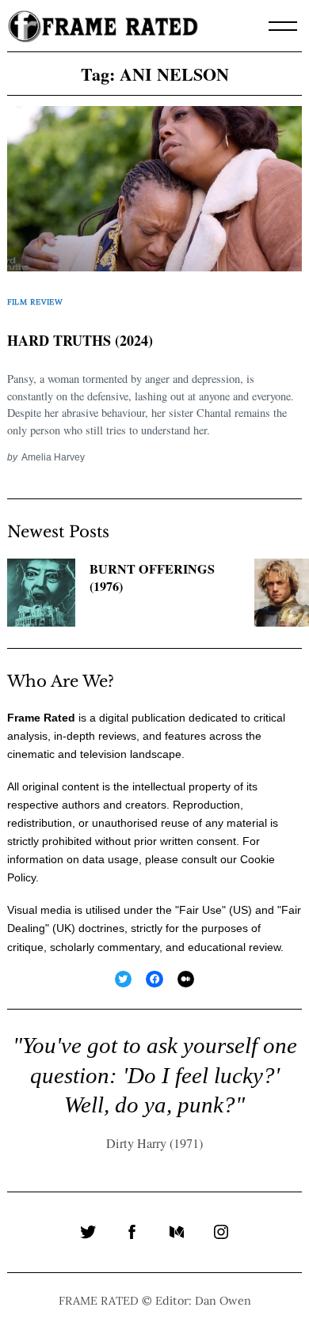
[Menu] (283, 26)
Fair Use (200, 910)
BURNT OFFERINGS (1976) (152, 578)
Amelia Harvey (53, 457)
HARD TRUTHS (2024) (80, 340)
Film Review (35, 302)
